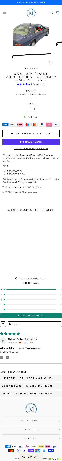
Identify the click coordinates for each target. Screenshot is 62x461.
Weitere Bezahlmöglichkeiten (31, 148)
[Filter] (3, 324)
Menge (31, 104)
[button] (24, 84)
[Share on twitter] (7, 358)
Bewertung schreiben (31, 315)
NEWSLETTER (30, 430)
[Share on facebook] (1, 358)
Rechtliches (30, 421)
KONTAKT (30, 439)
